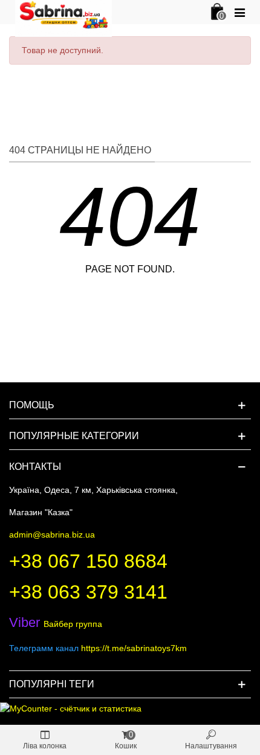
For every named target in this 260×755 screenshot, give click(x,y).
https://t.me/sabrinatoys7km (134, 648)
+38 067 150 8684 (88, 561)
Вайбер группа (55, 624)
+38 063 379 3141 (88, 592)
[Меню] (239, 12)
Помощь (31, 405)
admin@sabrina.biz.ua (52, 534)
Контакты (35, 466)
